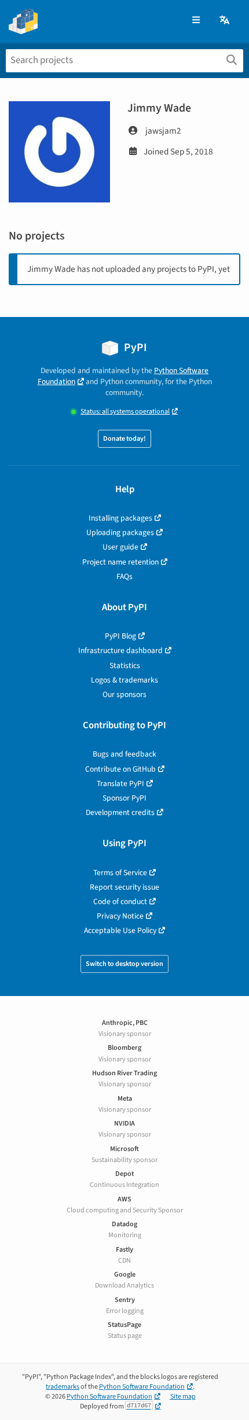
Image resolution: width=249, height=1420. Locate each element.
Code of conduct (120, 901)
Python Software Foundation (142, 1387)
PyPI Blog (120, 635)
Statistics (124, 665)
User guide (120, 546)
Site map (183, 1396)
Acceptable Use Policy (120, 930)
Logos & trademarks (124, 679)
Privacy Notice (120, 915)
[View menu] (196, 20)
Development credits (120, 812)
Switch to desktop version (124, 964)
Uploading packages (120, 532)
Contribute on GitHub (120, 769)
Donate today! (124, 439)
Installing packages (120, 517)
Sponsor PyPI (124, 797)
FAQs (124, 576)
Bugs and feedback (124, 753)
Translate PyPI (120, 783)
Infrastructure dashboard (120, 650)
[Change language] (225, 20)
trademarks (62, 1387)
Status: (125, 411)
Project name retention (120, 561)
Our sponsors (124, 694)
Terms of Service (120, 872)
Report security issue (124, 886)
